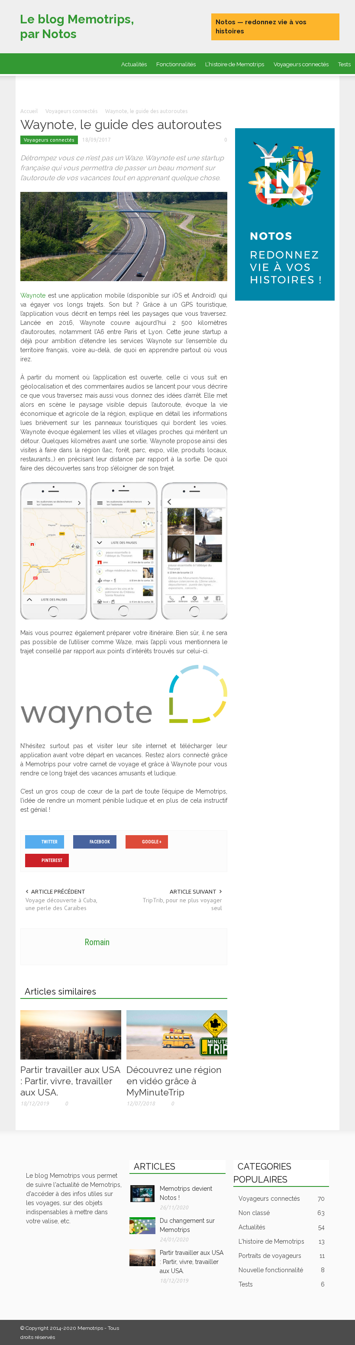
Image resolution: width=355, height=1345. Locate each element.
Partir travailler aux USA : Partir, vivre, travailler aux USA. (70, 1081)
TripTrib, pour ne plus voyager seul (182, 904)
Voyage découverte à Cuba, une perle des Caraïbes (61, 904)
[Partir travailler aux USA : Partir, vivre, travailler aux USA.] (70, 1034)
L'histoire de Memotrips (282, 1241)
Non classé (282, 1212)
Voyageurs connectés (301, 64)
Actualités (134, 64)
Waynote (32, 295)
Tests (282, 1284)
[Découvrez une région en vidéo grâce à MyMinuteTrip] (176, 1034)
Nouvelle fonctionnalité (282, 1270)
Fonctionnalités (176, 64)
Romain (97, 942)
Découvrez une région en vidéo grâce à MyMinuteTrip (174, 1081)
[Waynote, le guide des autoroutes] (123, 236)
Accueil (29, 111)
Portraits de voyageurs (129, 87)
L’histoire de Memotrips (234, 64)
